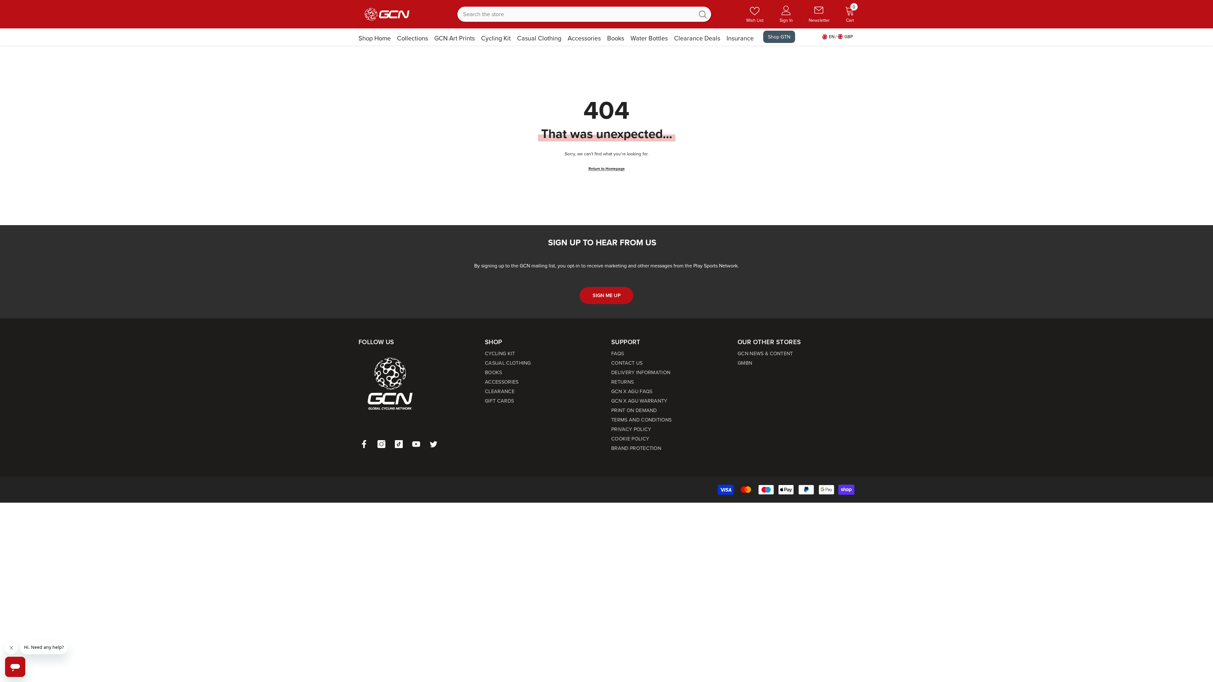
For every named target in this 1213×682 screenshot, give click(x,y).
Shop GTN (779, 36)
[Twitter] (433, 444)
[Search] (584, 14)
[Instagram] (381, 444)
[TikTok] (398, 444)
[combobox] (576, 14)
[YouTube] (416, 444)
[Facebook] (364, 444)
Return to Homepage (606, 168)
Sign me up (607, 295)
